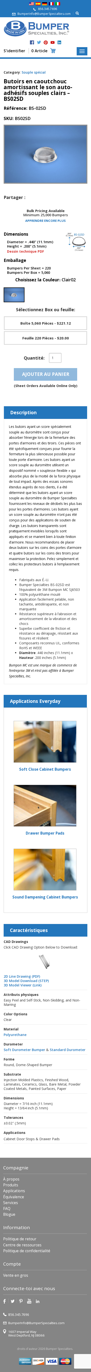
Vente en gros (15, 1275)
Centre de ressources (22, 1245)
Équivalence (13, 1196)
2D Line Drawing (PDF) (22, 976)
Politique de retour (19, 1239)
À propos (11, 1179)
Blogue (9, 1214)
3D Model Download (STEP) (26, 980)
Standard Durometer (67, 1049)
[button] (14, 294)
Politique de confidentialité (26, 1250)
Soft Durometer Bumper (24, 1049)
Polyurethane (15, 1034)
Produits (10, 1185)
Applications (14, 1190)
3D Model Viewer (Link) (22, 985)
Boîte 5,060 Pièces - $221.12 (45, 323)
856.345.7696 (47, 9)
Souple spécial (34, 72)
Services (10, 1202)
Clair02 (68, 279)
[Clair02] (14, 295)
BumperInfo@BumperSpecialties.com (44, 14)
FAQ (6, 1208)
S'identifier (14, 50)
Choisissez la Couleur (45, 280)
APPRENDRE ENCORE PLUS (45, 220)
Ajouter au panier (45, 374)
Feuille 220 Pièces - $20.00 (45, 338)
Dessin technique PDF (25, 251)
